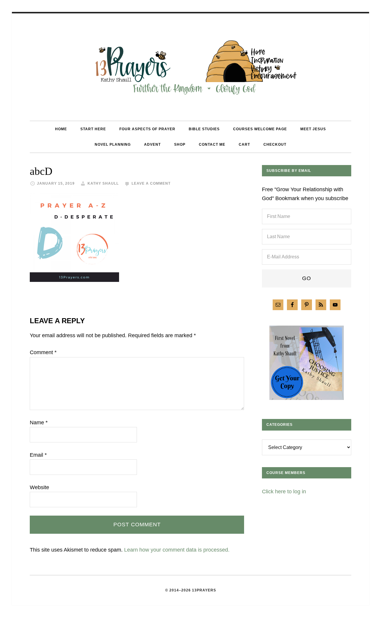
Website (39, 487)
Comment (43, 352)
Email (38, 455)
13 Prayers (190, 67)
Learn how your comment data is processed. (176, 550)
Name (39, 423)
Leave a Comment (151, 183)
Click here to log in (284, 491)
